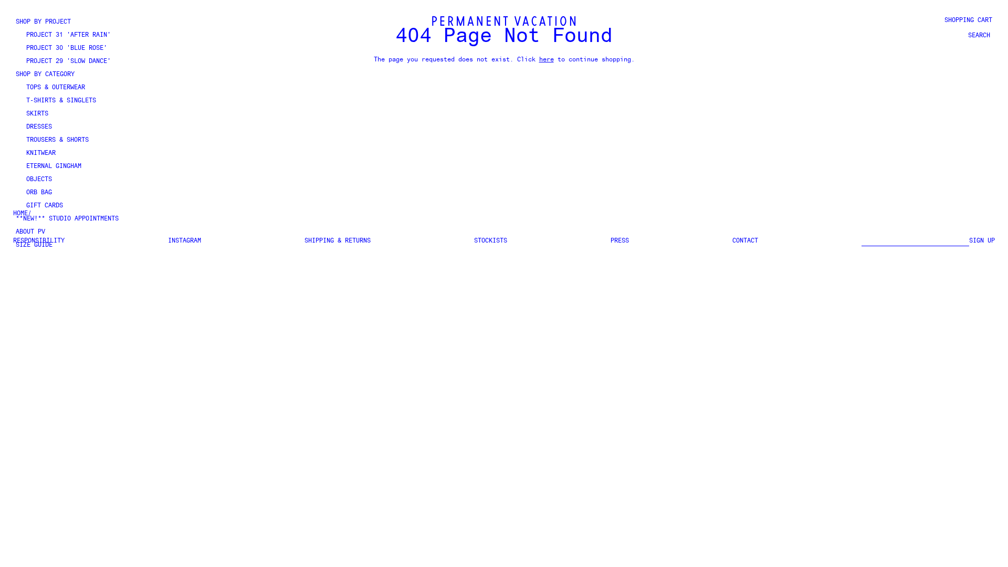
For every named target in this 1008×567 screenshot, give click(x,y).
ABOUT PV (30, 232)
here (546, 60)
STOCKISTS (490, 241)
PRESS (620, 241)
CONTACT (745, 241)
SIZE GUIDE (34, 245)
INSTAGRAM (184, 241)
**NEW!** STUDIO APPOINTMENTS (67, 219)
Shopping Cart (968, 20)
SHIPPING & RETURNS (337, 241)
